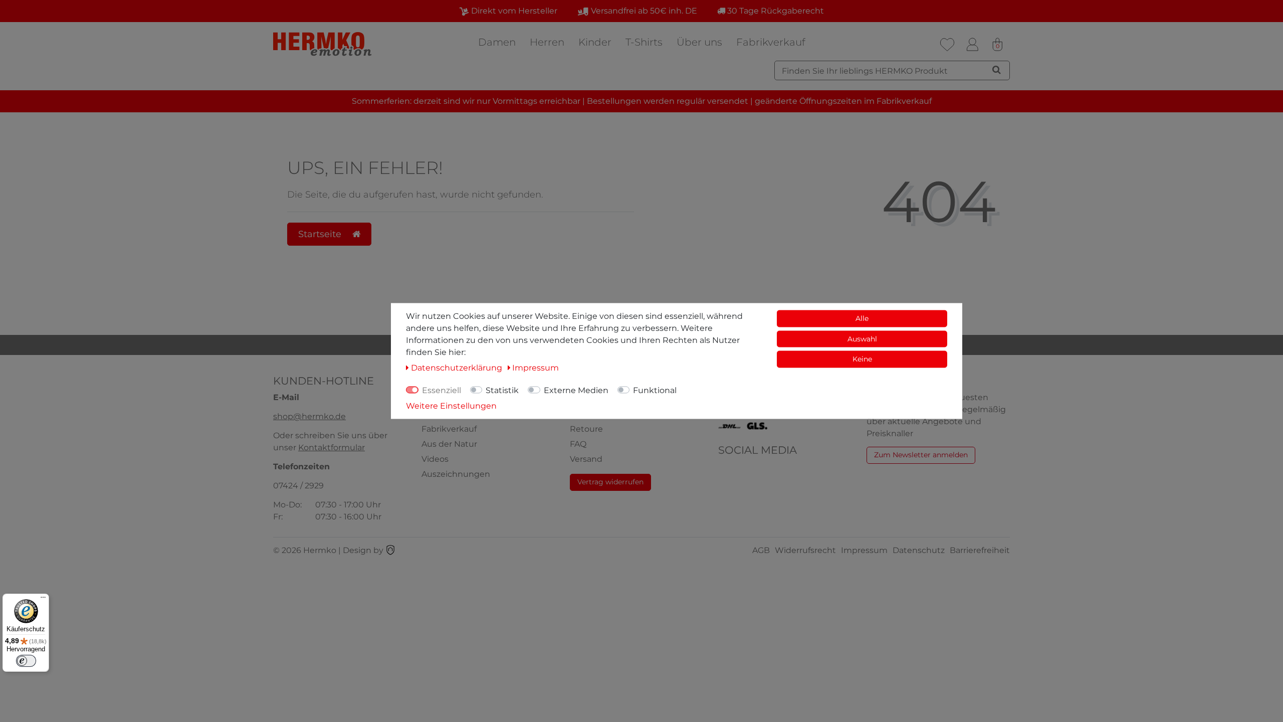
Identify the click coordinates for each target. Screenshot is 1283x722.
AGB (761, 550)
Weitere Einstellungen (451, 406)
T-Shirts (644, 42)
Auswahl (862, 338)
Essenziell (441, 390)
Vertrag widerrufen (610, 481)
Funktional (655, 390)
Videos (435, 459)
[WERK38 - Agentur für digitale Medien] (390, 550)
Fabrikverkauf (770, 42)
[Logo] (323, 44)
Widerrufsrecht (805, 550)
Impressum (864, 550)
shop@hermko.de (309, 416)
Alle (862, 318)
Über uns (699, 42)
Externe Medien (576, 390)
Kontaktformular (331, 447)
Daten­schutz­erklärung (457, 368)
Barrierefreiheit (980, 550)
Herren (547, 42)
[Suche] (996, 70)
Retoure (586, 429)
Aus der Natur (449, 444)
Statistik (502, 390)
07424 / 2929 (298, 485)
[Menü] (43, 600)
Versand (586, 459)
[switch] (26, 661)
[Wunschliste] (947, 44)
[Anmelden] (972, 44)
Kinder (594, 42)
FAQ (578, 444)
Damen (497, 42)
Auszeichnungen (455, 474)
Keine (862, 359)
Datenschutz (919, 550)
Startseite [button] (321, 234)
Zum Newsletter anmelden (921, 454)
